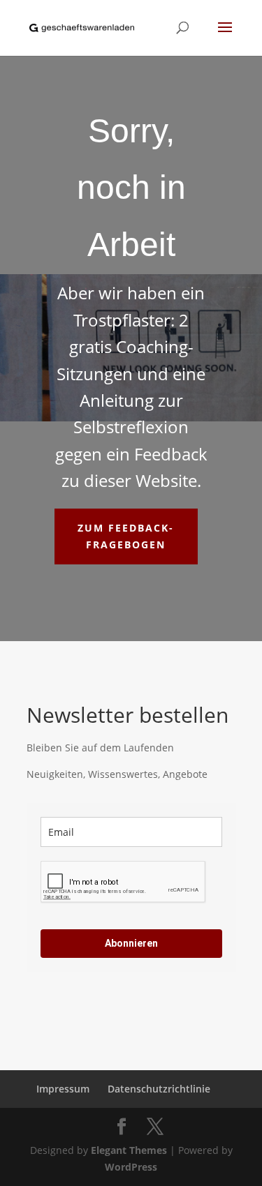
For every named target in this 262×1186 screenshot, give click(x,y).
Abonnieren (131, 943)
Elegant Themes (129, 1150)
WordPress (131, 1166)
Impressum (62, 1088)
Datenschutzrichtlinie (159, 1088)
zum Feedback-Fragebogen (126, 536)
